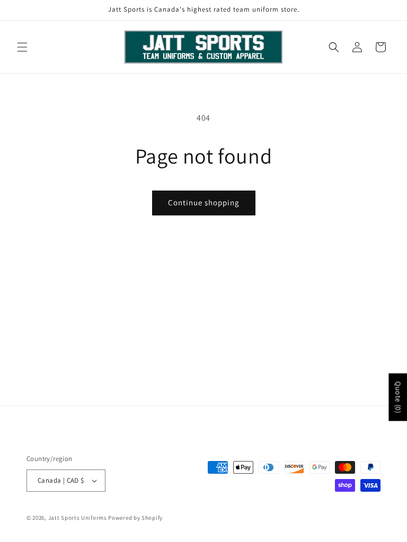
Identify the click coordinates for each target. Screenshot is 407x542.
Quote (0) (398, 397)
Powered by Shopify (135, 517)
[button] (22, 47)
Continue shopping (204, 202)
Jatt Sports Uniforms (77, 517)
